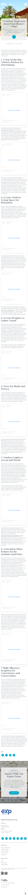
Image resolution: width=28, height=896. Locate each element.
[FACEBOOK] (2, 838)
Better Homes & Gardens (7, 310)
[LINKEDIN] (21, 838)
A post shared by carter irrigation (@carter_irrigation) (14, 733)
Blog (2, 860)
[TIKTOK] (14, 838)
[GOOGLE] (17, 838)
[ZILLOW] (25, 838)
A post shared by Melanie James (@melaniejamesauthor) (14, 436)
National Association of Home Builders (10, 535)
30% (18, 395)
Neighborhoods (4, 849)
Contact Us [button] (3, 854)
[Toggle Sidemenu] (25, 4)
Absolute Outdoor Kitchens (7, 129)
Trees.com (3, 439)
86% (6, 689)
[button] (14, 793)
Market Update (4, 864)
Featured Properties (5, 847)
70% (15, 333)
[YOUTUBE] (10, 838)
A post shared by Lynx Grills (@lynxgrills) (14, 304)
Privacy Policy (4, 886)
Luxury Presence (11, 882)
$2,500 (2, 531)
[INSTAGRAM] (6, 838)
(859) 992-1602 (4, 825)
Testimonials (4, 862)
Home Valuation (4, 851)
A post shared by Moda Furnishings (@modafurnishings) (14, 382)
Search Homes (4, 852)
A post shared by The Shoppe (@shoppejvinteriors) (14, 253)
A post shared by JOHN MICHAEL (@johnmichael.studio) (14, 175)
